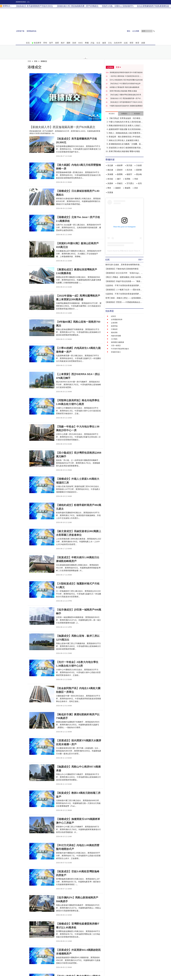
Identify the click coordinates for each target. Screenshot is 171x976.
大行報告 (114, 339)
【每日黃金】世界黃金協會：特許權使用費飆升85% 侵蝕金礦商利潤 (125, 118)
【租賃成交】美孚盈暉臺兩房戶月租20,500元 (126, 102)
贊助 (128, 31)
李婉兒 (120, 183)
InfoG (80, 43)
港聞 (57, 43)
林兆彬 (110, 179)
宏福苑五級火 (116, 352)
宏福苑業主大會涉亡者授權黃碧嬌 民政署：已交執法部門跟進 (125, 148)
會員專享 (37, 43)
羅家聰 (139, 170)
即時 (45, 43)
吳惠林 (110, 183)
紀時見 (113, 316)
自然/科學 (118, 43)
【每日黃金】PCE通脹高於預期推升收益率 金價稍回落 (126, 84)
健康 (104, 43)
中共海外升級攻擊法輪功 (120, 349)
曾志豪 (110, 165)
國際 (68, 43)
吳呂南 (129, 170)
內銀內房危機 (116, 336)
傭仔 (119, 179)
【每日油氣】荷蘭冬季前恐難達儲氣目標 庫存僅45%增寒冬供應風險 (126, 95)
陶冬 (109, 188)
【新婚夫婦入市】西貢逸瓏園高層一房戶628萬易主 (126, 98)
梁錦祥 (120, 170)
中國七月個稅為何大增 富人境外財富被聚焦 (126, 122)
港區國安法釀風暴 (117, 342)
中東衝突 (114, 329)
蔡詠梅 (139, 174)
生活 (98, 43)
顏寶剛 (120, 174)
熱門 (51, 43)
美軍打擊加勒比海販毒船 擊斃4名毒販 (123, 91)
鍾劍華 (120, 165)
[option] (65, 97)
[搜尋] (154, 31)
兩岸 (63, 43)
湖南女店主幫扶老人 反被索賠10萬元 (124, 140)
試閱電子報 (20, 31)
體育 (131, 43)
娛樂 (143, 43)
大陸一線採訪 (116, 345)
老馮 (140, 183)
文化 (110, 43)
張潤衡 (127, 179)
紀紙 (126, 43)
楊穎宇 (129, 174)
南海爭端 (114, 326)
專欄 (87, 43)
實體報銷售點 (31, 31)
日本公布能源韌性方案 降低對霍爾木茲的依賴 (126, 80)
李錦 (136, 179)
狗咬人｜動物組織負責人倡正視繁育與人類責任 (125, 133)
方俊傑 (139, 165)
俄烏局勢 (114, 332)
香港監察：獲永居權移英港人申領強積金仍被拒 (125, 137)
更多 (136, 188)
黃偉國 (110, 174)
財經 (74, 43)
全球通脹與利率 (116, 319)
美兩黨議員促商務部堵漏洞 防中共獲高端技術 (126, 72)
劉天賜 (129, 165)
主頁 (29, 61)
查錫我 (127, 188)
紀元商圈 (135, 31)
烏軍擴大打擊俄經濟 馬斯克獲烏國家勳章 (124, 87)
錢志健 (110, 170)
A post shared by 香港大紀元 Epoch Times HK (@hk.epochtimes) (131, 251)
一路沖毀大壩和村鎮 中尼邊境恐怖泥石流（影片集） (126, 76)
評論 (92, 43)
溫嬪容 (118, 188)
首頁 (28, 43)
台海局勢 (114, 323)
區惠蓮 (110, 192)
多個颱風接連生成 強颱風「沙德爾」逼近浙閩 (126, 144)
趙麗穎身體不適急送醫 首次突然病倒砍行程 (126, 129)
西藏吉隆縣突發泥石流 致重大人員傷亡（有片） (125, 126)
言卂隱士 (130, 183)
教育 (137, 43)
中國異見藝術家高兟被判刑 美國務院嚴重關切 (126, 106)
